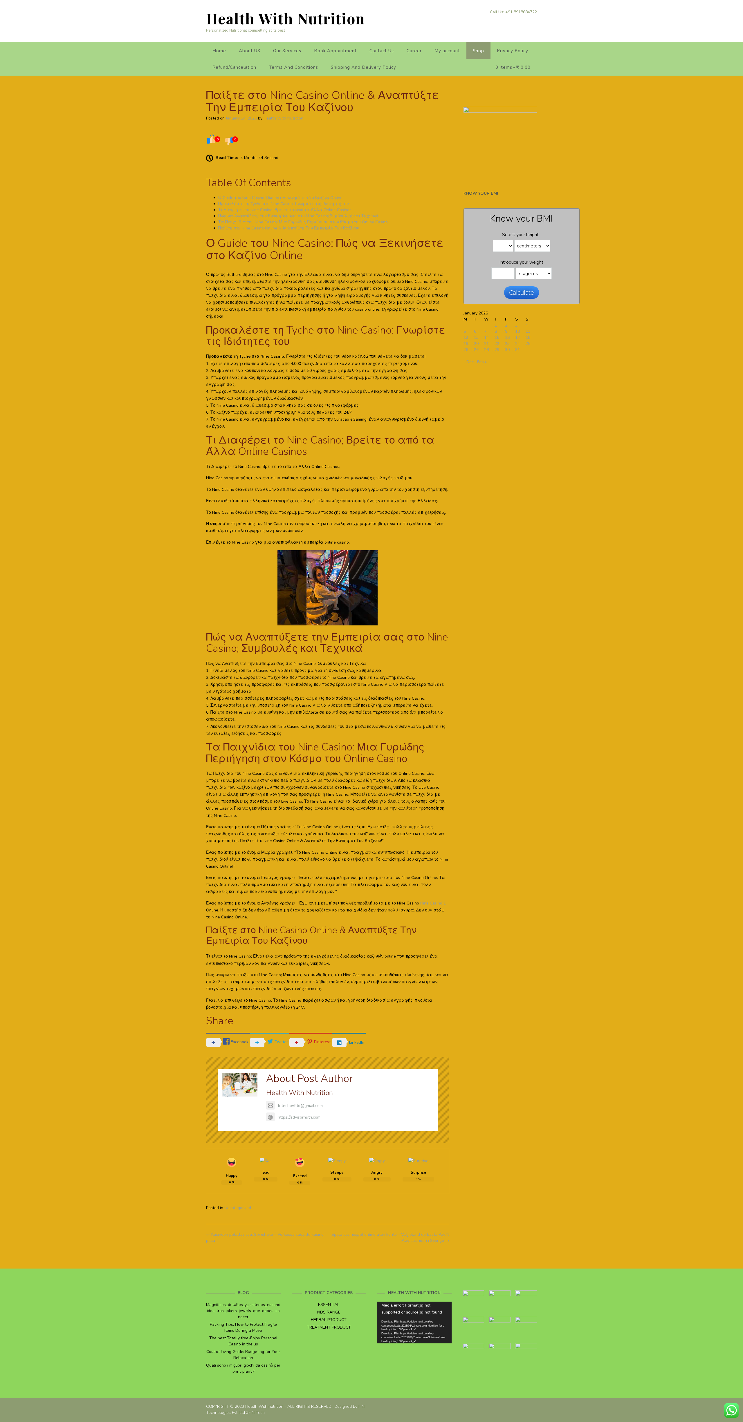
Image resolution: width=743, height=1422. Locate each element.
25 (528, 343)
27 (476, 349)
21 (486, 343)
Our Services (287, 51)
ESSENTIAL (328, 1304)
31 (517, 349)
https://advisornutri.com (299, 1117)
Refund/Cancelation (234, 67)
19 (466, 343)
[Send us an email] (535, 21)
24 (517, 343)
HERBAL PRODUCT (329, 1320)
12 (466, 337)
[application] (414, 1322)
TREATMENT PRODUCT (329, 1327)
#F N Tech (255, 1412)
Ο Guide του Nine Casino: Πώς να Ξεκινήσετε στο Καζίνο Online (280, 197)
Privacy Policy (512, 51)
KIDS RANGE (328, 1312)
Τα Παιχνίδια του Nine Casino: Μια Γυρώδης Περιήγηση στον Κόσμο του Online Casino (303, 222)
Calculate (521, 292)
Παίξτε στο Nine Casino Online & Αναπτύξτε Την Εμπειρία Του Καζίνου (288, 228)
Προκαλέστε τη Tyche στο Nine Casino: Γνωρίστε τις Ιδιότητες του (283, 204)
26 (466, 349)
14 (486, 337)
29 (497, 349)
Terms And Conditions (293, 67)
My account (447, 51)
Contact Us (381, 51)
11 (528, 331)
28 (486, 349)
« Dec (469, 362)
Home (219, 51)
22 (497, 343)
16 (507, 337)
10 (517, 331)
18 (528, 337)
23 (507, 343)
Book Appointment (335, 51)
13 (476, 337)
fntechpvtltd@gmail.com (300, 1105)
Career (414, 51)
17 (517, 337)
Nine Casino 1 (433, 903)
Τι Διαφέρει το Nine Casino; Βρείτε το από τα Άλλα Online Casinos (284, 210)
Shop (478, 51)
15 (497, 337)
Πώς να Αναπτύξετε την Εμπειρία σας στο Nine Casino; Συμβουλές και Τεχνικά (298, 216)
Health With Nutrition (285, 18)
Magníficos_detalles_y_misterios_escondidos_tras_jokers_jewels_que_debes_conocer (243, 1311)
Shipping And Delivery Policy (363, 67)
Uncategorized (237, 1208)
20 (476, 343)
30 (507, 349)
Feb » (482, 362)
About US (249, 51)
